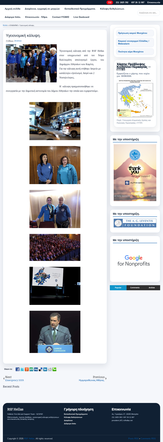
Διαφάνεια (68, 420)
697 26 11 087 (138, 2)
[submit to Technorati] (54, 369)
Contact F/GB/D (60, 17)
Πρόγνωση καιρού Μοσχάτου (132, 33)
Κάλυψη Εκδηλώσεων (73, 417)
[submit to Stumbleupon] (31, 369)
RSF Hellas (29, 438)
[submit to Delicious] (41, 369)
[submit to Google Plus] (27, 369)
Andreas (18, 41)
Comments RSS (148, 438)
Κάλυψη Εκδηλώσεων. (112, 8)
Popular (118, 288)
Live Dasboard (81, 17)
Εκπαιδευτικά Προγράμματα (76, 414)
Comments (135, 288)
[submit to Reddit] (50, 369)
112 (109, 2)
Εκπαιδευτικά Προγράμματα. (80, 8)
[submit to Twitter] (22, 369)
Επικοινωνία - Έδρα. (36, 17)
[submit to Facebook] (17, 369)
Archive (152, 288)
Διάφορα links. (13, 17)
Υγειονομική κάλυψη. (23, 35)
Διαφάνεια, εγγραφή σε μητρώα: (42, 8)
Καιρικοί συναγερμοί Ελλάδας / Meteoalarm (133, 42)
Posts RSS (133, 438)
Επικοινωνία (153, 2)
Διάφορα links (70, 424)
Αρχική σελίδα (12, 8)
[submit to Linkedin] (45, 369)
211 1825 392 (122, 2)
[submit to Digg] (36, 369)
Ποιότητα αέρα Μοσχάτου (131, 51)
